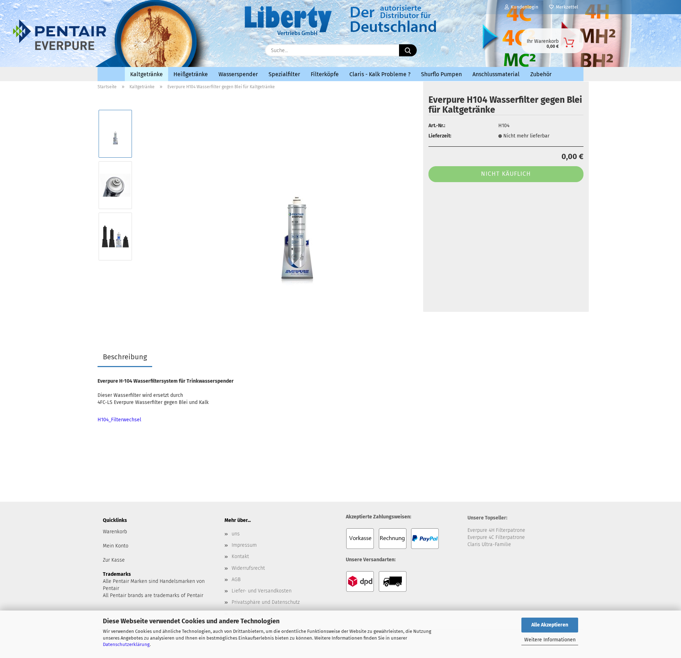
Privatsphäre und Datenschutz (266, 602)
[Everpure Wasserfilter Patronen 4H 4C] (159, 48)
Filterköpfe (325, 74)
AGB (236, 580)
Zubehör (541, 74)
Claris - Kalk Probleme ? (379, 74)
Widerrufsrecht (248, 568)
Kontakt (240, 556)
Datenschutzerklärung (126, 644)
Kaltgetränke (146, 74)
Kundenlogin (523, 7)
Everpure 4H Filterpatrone (496, 530)
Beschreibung (125, 357)
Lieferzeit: (439, 136)
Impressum (244, 545)
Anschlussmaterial (496, 74)
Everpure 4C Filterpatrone (496, 537)
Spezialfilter (284, 74)
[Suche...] (408, 50)
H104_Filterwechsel (119, 420)
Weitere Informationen (550, 640)
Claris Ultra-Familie (489, 544)
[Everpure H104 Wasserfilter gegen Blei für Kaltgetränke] (296, 211)
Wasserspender (238, 74)
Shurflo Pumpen (441, 74)
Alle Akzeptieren (549, 625)
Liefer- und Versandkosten (262, 591)
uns (236, 534)
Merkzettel (566, 7)
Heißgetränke (190, 74)
